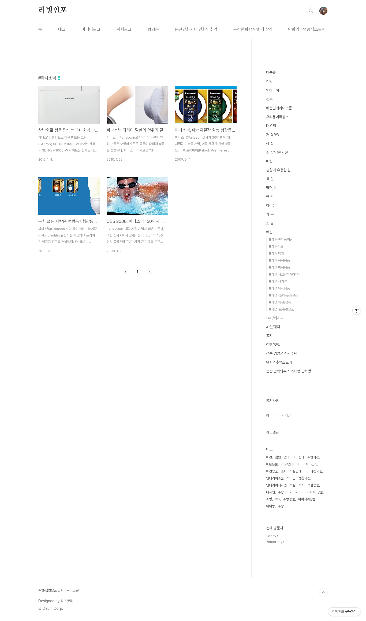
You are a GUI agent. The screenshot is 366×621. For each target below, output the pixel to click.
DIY (277, 499)
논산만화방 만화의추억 (252, 29)
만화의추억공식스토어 (307, 29)
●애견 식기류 (277, 281)
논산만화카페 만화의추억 (196, 29)
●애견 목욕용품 (279, 260)
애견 (269, 232)
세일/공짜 (273, 327)
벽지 (301, 485)
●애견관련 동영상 (280, 240)
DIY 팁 (271, 126)
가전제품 (316, 471)
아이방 (271, 205)
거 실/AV (272, 134)
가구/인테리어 (290, 464)
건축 (269, 99)
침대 (301, 457)
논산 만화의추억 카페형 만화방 (288, 371)
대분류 (271, 72)
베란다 (271, 161)
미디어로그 (91, 29)
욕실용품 (313, 485)
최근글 (271, 415)
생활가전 (304, 478)
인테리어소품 (275, 478)
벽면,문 (271, 188)
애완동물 (272, 464)
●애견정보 (275, 247)
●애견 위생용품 (279, 288)
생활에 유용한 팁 (278, 170)
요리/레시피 (274, 318)
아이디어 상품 (313, 492)
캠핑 (269, 81)
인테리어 (272, 90)
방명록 (153, 29)
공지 (269, 336)
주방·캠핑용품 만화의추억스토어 (59, 590)
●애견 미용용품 (279, 267)
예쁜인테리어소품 (279, 108)
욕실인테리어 (298, 471)
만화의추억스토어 (279, 362)
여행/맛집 (273, 344)
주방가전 (313, 457)
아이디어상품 (307, 499)
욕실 (293, 485)
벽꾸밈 (291, 478)
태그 (62, 29)
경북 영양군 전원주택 (281, 353)
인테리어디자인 (276, 485)
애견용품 (272, 471)
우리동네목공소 (277, 117)
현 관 (270, 196)
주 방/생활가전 (277, 152)
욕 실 (270, 179)
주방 (281, 506)
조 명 (270, 223)
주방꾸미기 (285, 492)
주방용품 (289, 499)
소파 (284, 471)
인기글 (286, 415)
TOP (323, 592)
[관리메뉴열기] (357, 310)
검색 (311, 11)
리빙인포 (52, 10)
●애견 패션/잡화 (279, 302)
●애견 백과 (276, 254)
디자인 (270, 492)
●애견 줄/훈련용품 (281, 309)
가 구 (270, 214)
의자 (305, 464)
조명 (269, 499)
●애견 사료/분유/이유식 (284, 274)
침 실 (270, 143)
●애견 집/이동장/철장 (283, 295)
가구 (298, 492)
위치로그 (124, 29)
